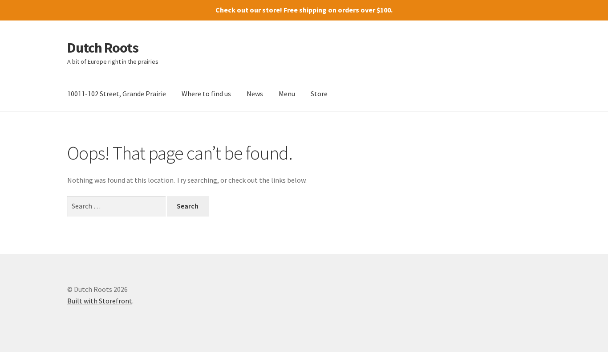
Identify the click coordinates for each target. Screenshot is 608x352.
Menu (287, 93)
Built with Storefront (99, 300)
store (271, 9)
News (255, 93)
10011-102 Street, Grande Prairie (116, 93)
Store (319, 93)
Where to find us (206, 93)
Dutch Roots (102, 48)
